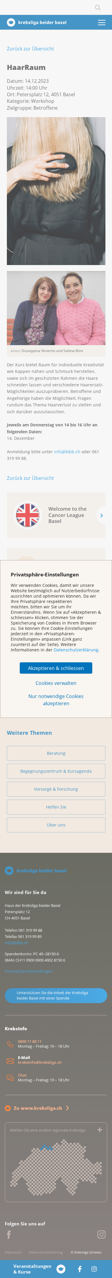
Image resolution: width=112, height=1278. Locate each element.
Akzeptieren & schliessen (56, 668)
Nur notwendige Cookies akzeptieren (56, 700)
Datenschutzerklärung (76, 649)
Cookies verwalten (56, 683)
